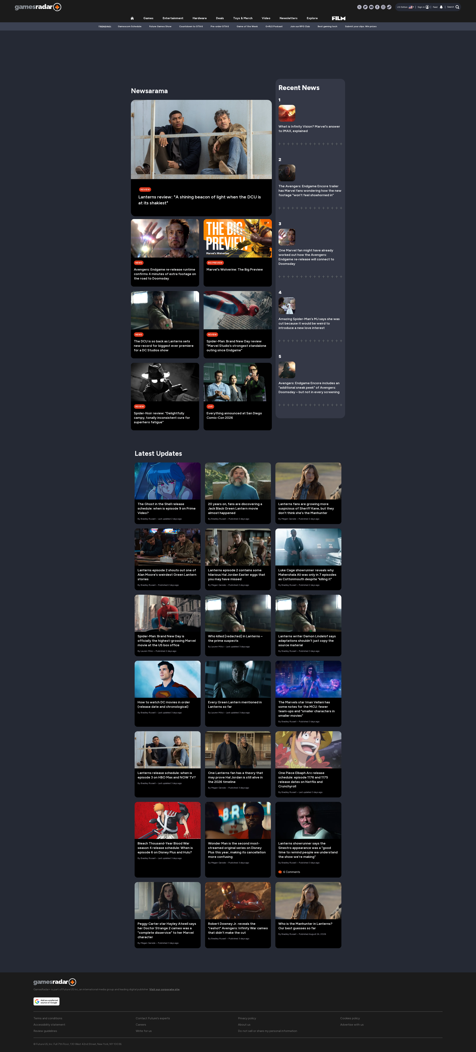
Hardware (200, 18)
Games (148, 18)
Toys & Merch (243, 18)
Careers (141, 1024)
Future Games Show (160, 26)
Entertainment (173, 18)
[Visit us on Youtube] (371, 7)
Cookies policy (350, 1018)
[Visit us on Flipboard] (365, 7)
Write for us (144, 1031)
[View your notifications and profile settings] (441, 7)
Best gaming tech (327, 26)
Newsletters (289, 18)
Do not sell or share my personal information (267, 1031)
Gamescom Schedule (129, 26)
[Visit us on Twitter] (359, 7)
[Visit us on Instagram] (383, 7)
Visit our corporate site (164, 989)
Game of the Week (247, 26)
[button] (453, 7)
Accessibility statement (49, 1024)
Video (266, 18)
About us (244, 1024)
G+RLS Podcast (274, 26)
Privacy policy (247, 1018)
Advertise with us (352, 1024)
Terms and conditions (47, 1018)
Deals (220, 18)
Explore (312, 18)
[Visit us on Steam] (389, 7)
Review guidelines (45, 1031)
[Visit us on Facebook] (377, 7)
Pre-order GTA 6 (220, 26)
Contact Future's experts (153, 1018)
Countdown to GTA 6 (191, 26)
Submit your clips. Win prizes (361, 26)
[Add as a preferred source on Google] (46, 1001)
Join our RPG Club (300, 26)
